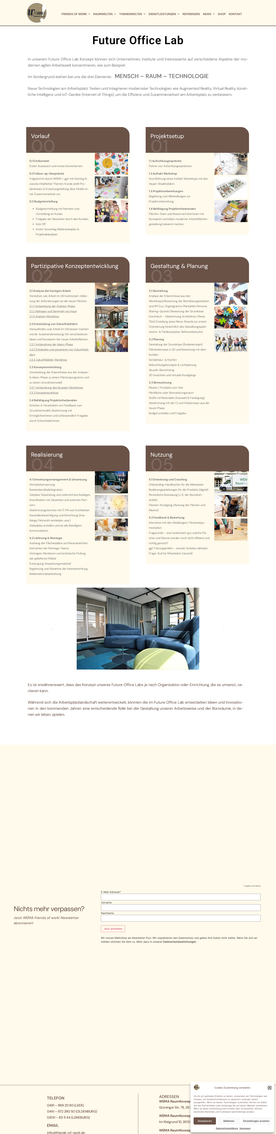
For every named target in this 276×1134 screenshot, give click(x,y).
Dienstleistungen (162, 14)
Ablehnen (228, 1120)
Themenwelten (130, 14)
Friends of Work (74, 14)
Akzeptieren (205, 1120)
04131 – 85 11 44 (58, 1117)
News (207, 14)
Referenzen (191, 14)
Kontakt (235, 14)
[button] (269, 1087)
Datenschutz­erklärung (227, 1128)
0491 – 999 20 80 (60, 1105)
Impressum (245, 1128)
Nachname (107, 913)
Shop (222, 14)
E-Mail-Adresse (111, 892)
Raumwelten (103, 14)
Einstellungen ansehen (256, 1120)
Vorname (106, 902)
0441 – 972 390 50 (61, 1111)
